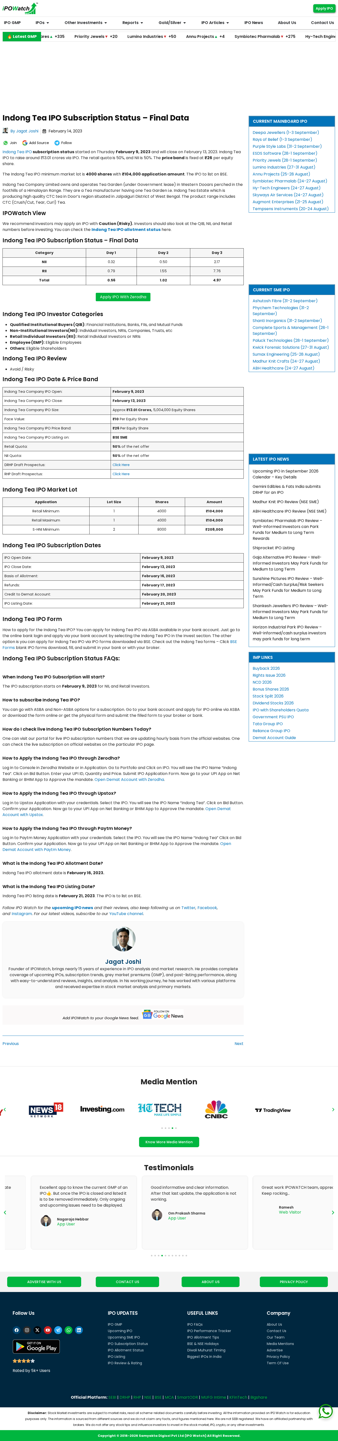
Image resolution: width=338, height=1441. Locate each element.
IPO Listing (116, 1356)
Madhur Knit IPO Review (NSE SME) (286, 502)
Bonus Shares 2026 (271, 689)
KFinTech (238, 1397)
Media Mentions (280, 1343)
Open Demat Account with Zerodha (129, 779)
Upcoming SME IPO (124, 1337)
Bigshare (258, 1397)
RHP (137, 1397)
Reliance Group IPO (271, 731)
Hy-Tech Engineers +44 (296, 36)
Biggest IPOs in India (204, 1356)
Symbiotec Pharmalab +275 (230, 36)
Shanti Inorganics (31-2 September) (287, 320)
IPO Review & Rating (125, 1363)
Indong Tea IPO (17, 152)
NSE (147, 1397)
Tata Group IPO (268, 724)
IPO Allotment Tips (203, 1337)
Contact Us (276, 1330)
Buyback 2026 (266, 668)
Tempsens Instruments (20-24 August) (291, 209)
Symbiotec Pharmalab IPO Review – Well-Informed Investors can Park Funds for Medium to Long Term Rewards (287, 529)
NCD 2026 (262, 682)
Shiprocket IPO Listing (273, 548)
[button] (4, 1109)
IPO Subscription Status (128, 1343)
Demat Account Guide (274, 738)
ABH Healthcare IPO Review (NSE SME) (290, 511)
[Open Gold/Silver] (185, 23)
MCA (169, 1397)
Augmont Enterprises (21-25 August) (288, 202)
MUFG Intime (213, 1397)
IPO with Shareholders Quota (281, 710)
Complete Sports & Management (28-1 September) (291, 330)
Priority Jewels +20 (61, 36)
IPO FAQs (195, 1324)
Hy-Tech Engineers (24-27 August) (287, 188)
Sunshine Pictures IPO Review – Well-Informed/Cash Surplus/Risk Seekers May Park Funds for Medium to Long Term (288, 587)
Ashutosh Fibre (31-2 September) (285, 301)
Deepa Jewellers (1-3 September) (286, 132)
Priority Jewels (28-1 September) (285, 160)
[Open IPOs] (48, 23)
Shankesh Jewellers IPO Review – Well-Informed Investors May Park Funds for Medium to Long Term (290, 612)
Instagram (22, 914)
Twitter (188, 908)
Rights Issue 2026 (269, 675)
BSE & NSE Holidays (203, 1343)
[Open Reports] (142, 23)
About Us (274, 1324)
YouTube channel (126, 914)
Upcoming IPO (120, 1330)
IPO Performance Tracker (209, 1330)
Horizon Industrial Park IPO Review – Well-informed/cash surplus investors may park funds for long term (289, 633)
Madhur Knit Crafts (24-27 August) (286, 361)
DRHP (125, 1397)
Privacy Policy (278, 1356)
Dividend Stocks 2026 (273, 703)
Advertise (275, 1350)
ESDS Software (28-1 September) (285, 153)
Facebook (207, 908)
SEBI (112, 1397)
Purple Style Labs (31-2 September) (287, 146)
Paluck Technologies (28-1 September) (291, 340)
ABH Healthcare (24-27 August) (283, 368)
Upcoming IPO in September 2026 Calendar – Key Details (285, 474)
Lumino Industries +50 (117, 36)
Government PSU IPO (273, 717)
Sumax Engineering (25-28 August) (286, 354)
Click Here (121, 464)
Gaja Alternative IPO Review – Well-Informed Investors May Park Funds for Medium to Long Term (290, 563)
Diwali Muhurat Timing (206, 1350)
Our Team (276, 1337)
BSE (158, 1397)
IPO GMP (115, 1324)
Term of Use (278, 1363)
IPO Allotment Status (126, 1350)
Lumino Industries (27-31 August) (284, 167)
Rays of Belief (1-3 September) (282, 139)
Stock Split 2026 (268, 696)
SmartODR (187, 1397)
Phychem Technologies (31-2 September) (281, 311)
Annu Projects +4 (170, 36)
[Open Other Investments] (106, 23)
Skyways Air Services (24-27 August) (288, 195)
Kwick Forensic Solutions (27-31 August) (291, 347)
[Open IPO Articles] (228, 23)
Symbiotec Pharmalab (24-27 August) (290, 181)
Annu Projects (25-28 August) (281, 174)
